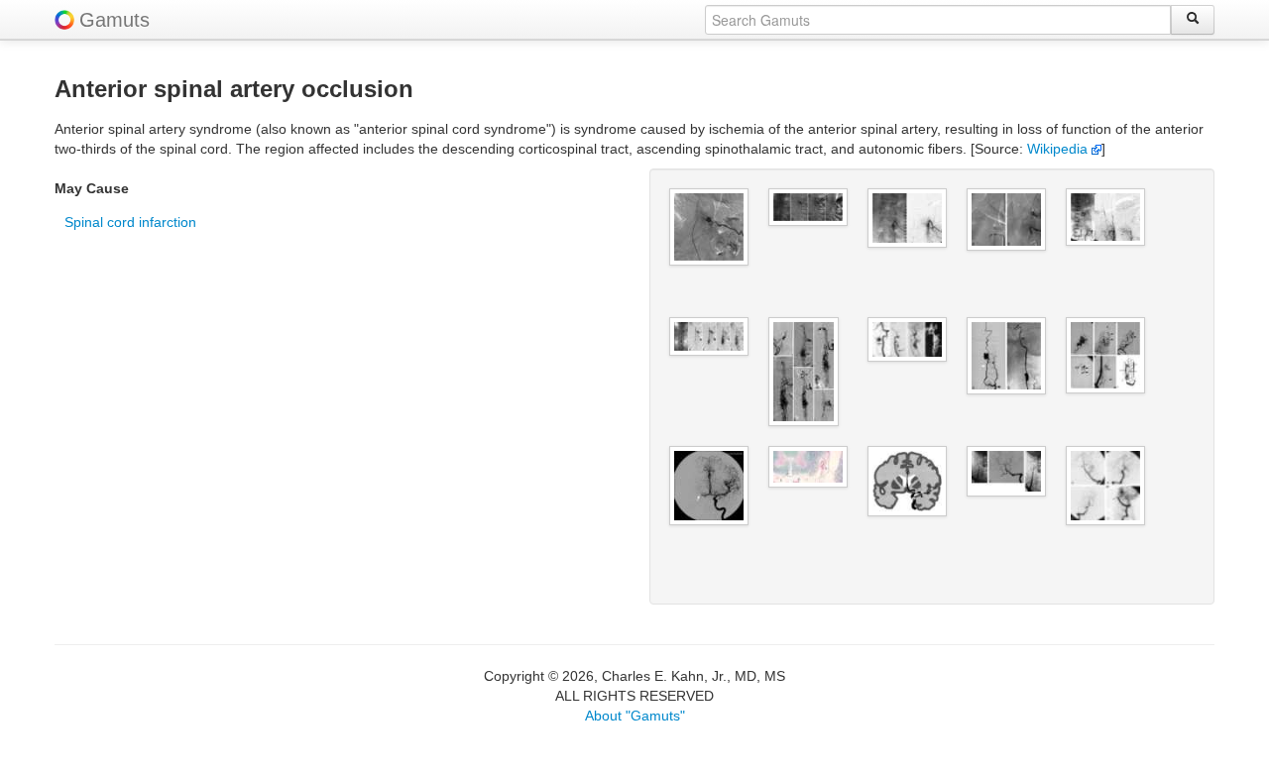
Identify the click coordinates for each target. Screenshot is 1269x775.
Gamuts (114, 20)
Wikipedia (1059, 149)
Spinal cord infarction (130, 222)
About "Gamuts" (635, 715)
